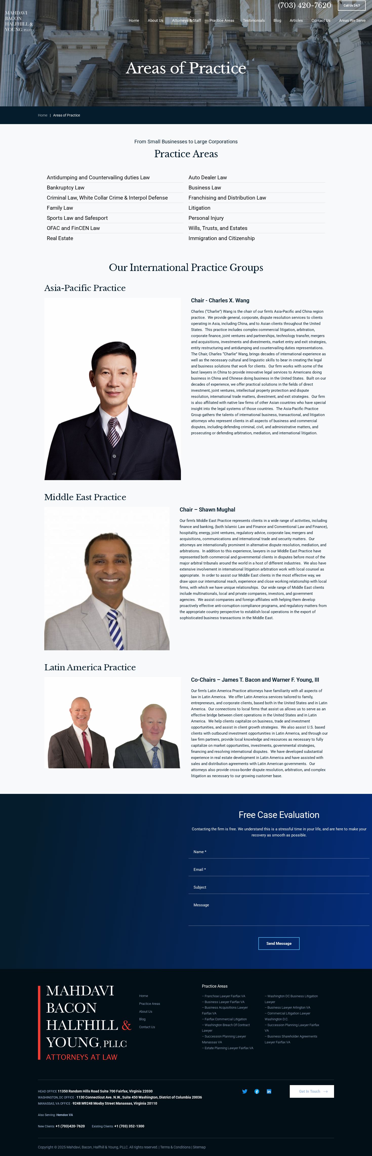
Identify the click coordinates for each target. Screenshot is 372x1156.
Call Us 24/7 (352, 5)
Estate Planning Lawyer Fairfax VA (229, 1048)
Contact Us (147, 1027)
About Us (145, 1011)
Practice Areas (149, 1004)
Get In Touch (309, 1091)
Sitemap (199, 1147)
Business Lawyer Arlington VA (288, 1007)
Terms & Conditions (175, 1147)
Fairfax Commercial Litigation (226, 1019)
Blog (142, 1019)
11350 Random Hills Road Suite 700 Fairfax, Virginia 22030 (105, 1091)
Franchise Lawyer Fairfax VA (225, 996)
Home (42, 115)
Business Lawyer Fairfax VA (224, 1002)
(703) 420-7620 (305, 5)
